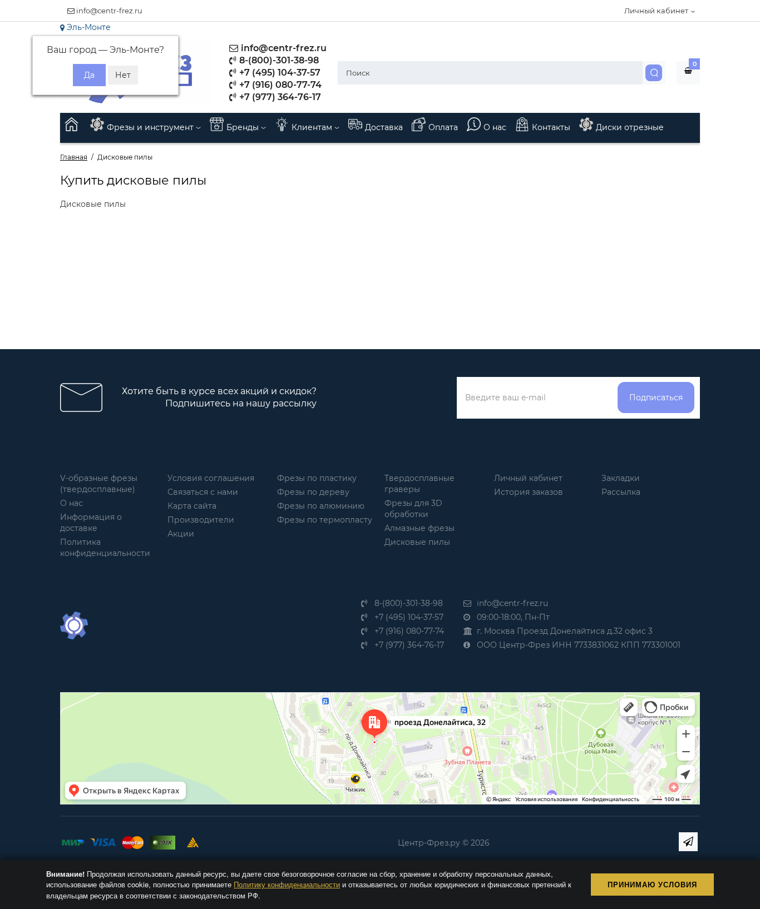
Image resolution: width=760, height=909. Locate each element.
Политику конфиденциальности (287, 884)
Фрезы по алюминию (320, 506)
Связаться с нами (202, 492)
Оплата (443, 127)
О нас (494, 127)
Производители (200, 520)
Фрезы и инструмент (151, 127)
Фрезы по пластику (317, 478)
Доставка (384, 127)
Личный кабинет (528, 478)
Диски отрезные (630, 127)
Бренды (243, 127)
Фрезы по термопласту (324, 520)
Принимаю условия (652, 884)
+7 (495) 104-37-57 (278, 72)
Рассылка (620, 492)
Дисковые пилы (417, 542)
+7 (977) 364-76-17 (279, 97)
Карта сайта (191, 506)
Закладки (620, 478)
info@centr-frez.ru (108, 10)
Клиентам (313, 127)
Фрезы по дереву (313, 492)
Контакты (551, 127)
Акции (180, 534)
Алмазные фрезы (419, 528)
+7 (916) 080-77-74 (279, 85)
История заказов (528, 492)
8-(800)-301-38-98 (278, 60)
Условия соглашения (210, 478)
